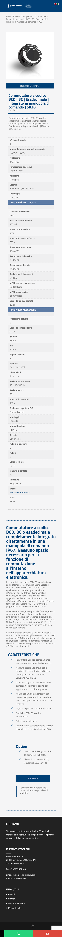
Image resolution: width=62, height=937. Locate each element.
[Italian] (58, 3)
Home (8, 16)
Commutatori (40, 16)
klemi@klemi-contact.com (24, 874)
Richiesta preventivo (30, 86)
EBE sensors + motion (20, 492)
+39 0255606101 (17, 863)
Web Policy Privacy (16, 903)
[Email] (47, 933)
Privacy (11, 898)
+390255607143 (18, 869)
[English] (55, 3)
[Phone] (18, 933)
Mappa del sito (14, 908)
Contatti (11, 894)
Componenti (27, 16)
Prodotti (16, 16)
